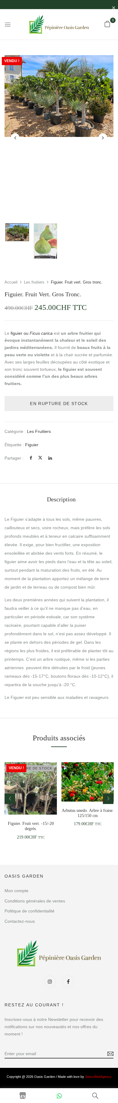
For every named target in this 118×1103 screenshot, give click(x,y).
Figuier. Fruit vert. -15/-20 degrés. (31, 826)
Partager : (14, 458)
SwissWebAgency (98, 1076)
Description (61, 499)
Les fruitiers (34, 282)
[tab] (61, 499)
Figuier (31, 444)
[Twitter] (40, 458)
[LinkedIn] (50, 458)
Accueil (11, 282)
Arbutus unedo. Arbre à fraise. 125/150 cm (88, 813)
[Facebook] (31, 458)
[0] (107, 24)
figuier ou (31, 333)
